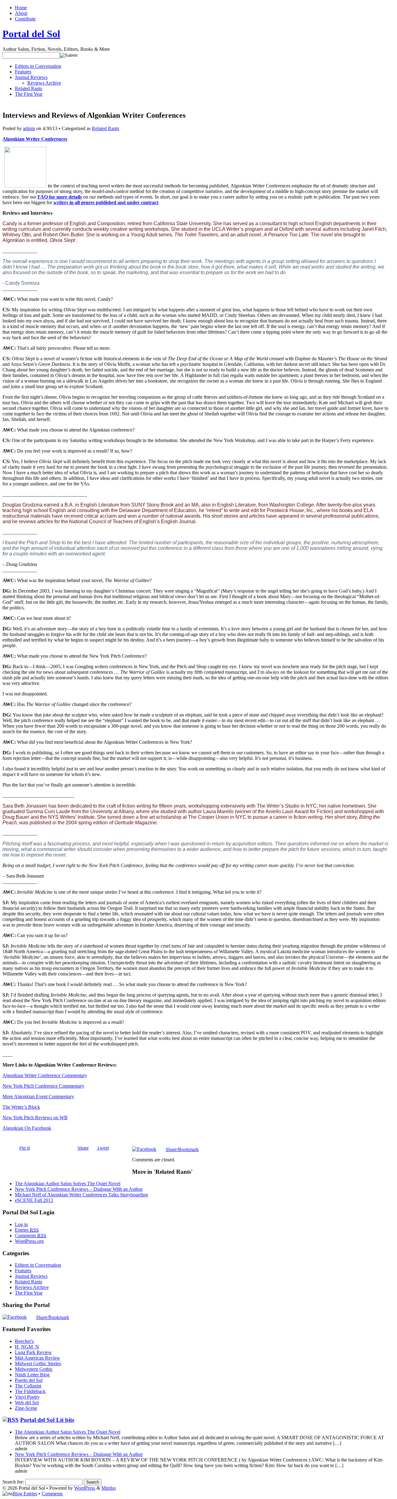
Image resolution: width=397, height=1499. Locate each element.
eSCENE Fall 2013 (34, 1200)
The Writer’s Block (21, 1107)
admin (29, 128)
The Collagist (28, 1385)
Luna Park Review (33, 1352)
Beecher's (24, 1341)
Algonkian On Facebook (26, 1128)
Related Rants (28, 88)
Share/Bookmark (182, 1149)
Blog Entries (25, 1493)
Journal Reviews (31, 77)
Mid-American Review (37, 1358)
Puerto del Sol (28, 1380)
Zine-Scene (26, 1408)
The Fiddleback (30, 1391)
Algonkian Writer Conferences (34, 139)
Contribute (25, 18)
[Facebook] (144, 1149)
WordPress (84, 1488)
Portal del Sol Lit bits (47, 1420)
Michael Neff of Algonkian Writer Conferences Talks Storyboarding (81, 1194)
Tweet (103, 1148)
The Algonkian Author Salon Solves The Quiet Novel (67, 1183)
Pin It (24, 1148)
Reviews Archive (44, 82)
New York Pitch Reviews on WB (35, 1117)
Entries (27, 1230)
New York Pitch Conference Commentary (43, 1086)
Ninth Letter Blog (32, 1374)
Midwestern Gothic (34, 1369)
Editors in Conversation (38, 66)
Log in (21, 1224)
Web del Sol (27, 1402)
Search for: (13, 1481)
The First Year (28, 94)
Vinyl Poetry (27, 1397)
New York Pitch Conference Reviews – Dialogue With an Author (79, 1189)
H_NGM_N (27, 1346)
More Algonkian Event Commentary (38, 1096)
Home (21, 7)
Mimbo (108, 1488)
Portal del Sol (31, 33)
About (21, 13)
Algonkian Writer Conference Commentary (44, 1075)
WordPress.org (29, 1241)
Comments (30, 1235)
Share (83, 1148)
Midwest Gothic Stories (38, 1363)
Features (23, 71)
